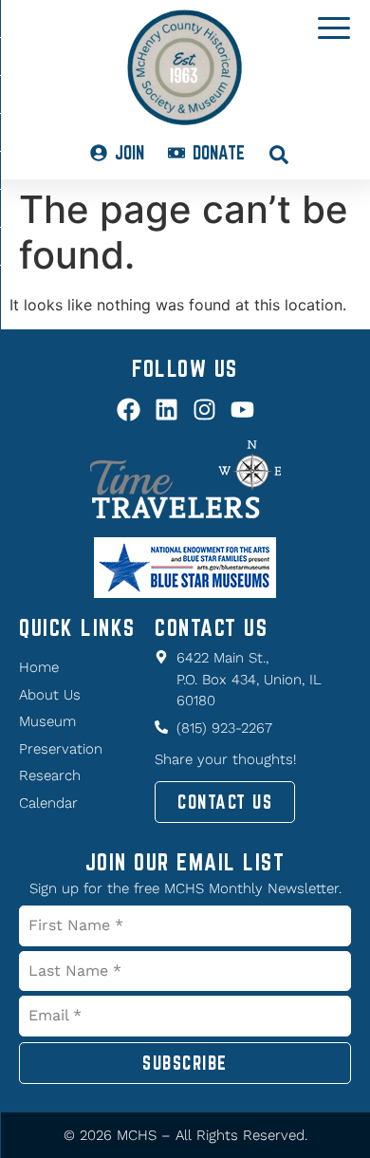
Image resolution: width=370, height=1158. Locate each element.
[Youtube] (242, 409)
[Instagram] (204, 409)
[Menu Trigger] (333, 27)
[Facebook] (128, 409)
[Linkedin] (166, 409)
